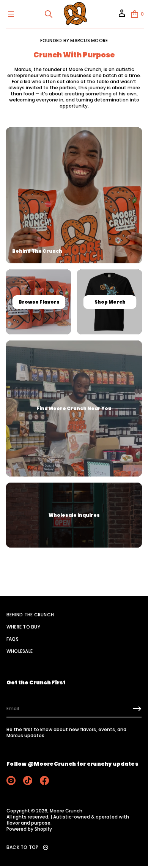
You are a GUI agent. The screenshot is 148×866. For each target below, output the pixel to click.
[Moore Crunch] (75, 14)
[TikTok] (27, 780)
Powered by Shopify (29, 829)
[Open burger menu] (11, 14)
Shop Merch (109, 302)
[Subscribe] (137, 708)
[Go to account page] (121, 16)
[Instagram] (11, 780)
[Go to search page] (48, 14)
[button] (48, 14)
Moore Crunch (66, 811)
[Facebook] (44, 780)
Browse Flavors (38, 302)
